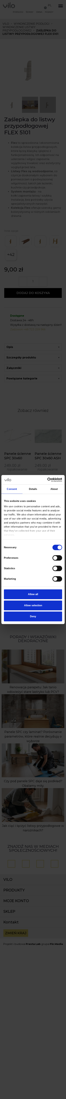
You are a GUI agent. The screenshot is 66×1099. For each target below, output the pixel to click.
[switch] (57, 558)
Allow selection (33, 605)
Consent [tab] (12, 489)
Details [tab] (33, 489)
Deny (33, 616)
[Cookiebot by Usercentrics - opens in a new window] (47, 480)
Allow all (33, 594)
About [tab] (54, 489)
